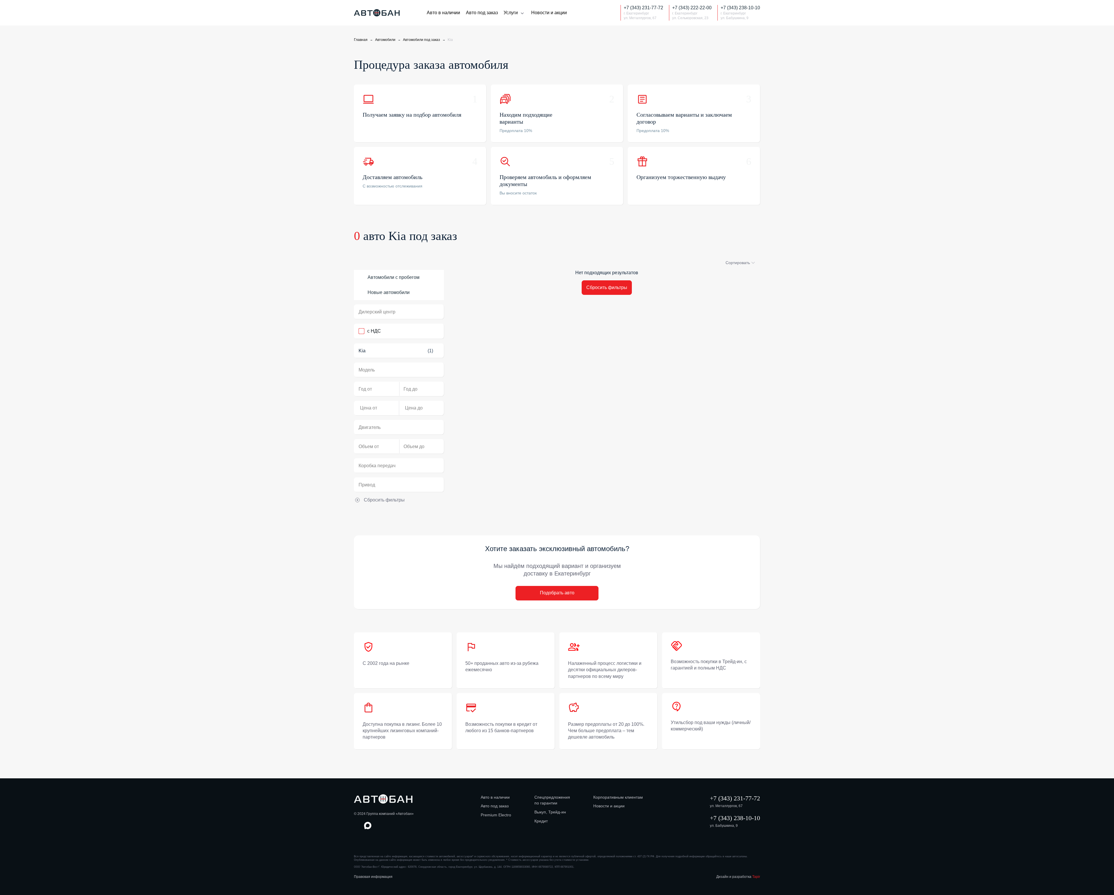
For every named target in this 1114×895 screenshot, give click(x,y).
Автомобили (385, 40)
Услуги (511, 12)
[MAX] (598, 12)
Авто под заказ (482, 12)
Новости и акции (549, 12)
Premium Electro (496, 815)
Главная (361, 40)
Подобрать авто (557, 592)
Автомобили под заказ (421, 40)
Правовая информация (373, 877)
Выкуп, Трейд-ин (550, 812)
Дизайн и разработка (738, 877)
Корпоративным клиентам (618, 797)
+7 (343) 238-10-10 (735, 818)
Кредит (541, 821)
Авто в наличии (443, 12)
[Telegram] (610, 12)
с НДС (374, 331)
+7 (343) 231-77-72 (735, 798)
